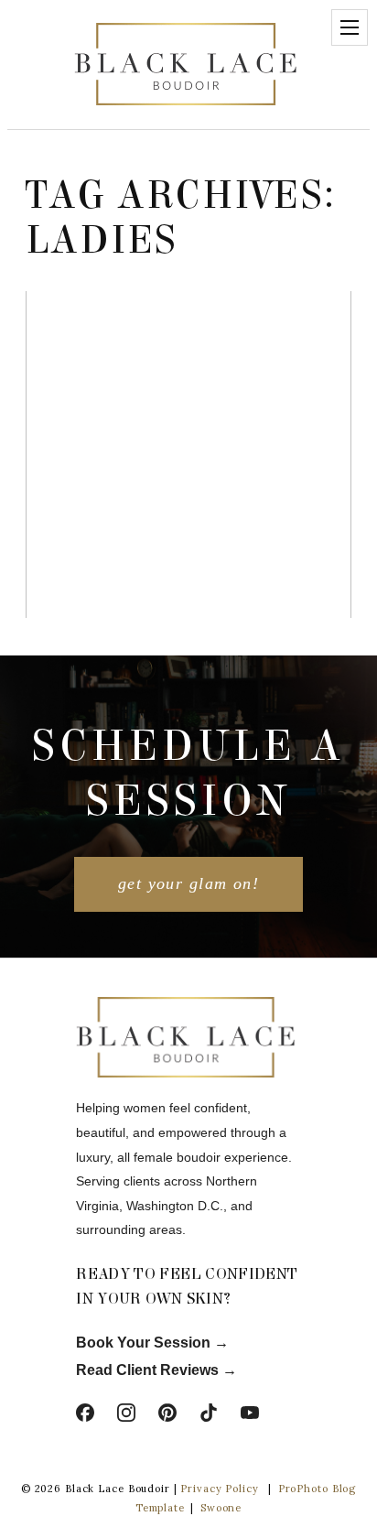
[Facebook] (85, 1412)
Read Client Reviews (147, 1370)
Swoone (221, 1507)
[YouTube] (250, 1412)
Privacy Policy (219, 1488)
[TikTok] (208, 1412)
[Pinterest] (167, 1412)
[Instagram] (126, 1412)
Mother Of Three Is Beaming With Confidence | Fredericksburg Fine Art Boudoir (186, 378)
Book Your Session (145, 1342)
